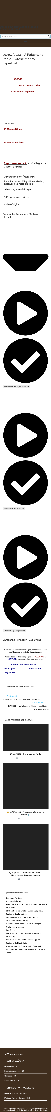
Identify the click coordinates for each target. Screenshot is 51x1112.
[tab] (26, 333)
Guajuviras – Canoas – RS (15, 1093)
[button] (25, 41)
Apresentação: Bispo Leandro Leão (20, 686)
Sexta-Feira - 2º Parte (13, 508)
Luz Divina (10, 930)
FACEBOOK (38, 657)
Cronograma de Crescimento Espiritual (23, 946)
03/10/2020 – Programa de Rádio (25, 754)
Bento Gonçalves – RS (14, 1071)
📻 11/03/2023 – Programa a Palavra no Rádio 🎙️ (25, 813)
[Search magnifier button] (48, 36)
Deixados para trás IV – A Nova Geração (23, 924)
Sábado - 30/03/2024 (14, 630)
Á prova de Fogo (13, 901)
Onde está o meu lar (15, 927)
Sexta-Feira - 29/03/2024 (16, 386)
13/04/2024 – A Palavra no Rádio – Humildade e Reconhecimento (25, 874)
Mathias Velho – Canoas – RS (17, 1098)
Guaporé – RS (10, 1076)
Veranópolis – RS (11, 1081)
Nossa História (10, 1066)
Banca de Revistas (14, 898)
